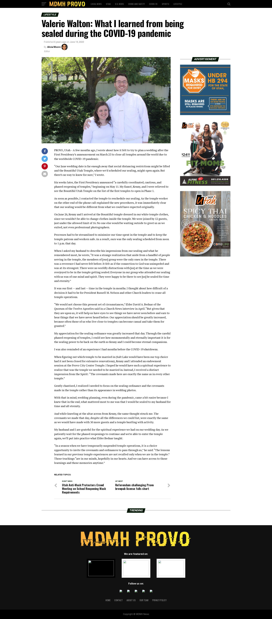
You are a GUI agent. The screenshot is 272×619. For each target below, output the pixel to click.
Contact (118, 600)
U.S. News (119, 4)
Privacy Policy (159, 600)
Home (107, 600)
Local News (96, 4)
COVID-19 (153, 4)
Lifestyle (177, 4)
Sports (165, 4)
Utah (108, 4)
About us (131, 600)
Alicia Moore (54, 47)
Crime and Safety (136, 4)
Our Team (143, 600)
